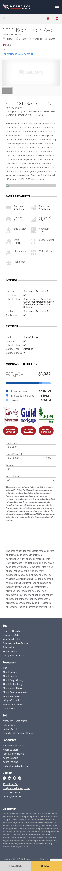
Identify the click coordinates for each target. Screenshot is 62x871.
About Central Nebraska (15, 692)
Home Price (12, 443)
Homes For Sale (11, 635)
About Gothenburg (12, 684)
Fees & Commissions (13, 753)
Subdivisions (9, 647)
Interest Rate (13, 476)
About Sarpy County (13, 680)
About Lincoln (10, 676)
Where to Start (10, 749)
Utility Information (12, 700)
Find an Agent (10, 651)
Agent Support (10, 758)
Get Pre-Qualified (11, 430)
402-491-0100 (10, 784)
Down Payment (14, 454)
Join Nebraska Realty (14, 745)
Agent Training (10, 762)
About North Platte (12, 688)
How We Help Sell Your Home (18, 733)
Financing (15, 866)
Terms (9, 465)
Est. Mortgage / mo (17, 54)
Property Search (11, 631)
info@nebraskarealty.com (16, 788)
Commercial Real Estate (15, 643)
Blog (5, 668)
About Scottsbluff (12, 696)
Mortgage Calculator (13, 655)
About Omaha (10, 672)
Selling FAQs (9, 725)
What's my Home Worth (15, 721)
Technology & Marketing (15, 766)
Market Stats (9, 708)
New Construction (12, 639)
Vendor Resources (12, 704)
